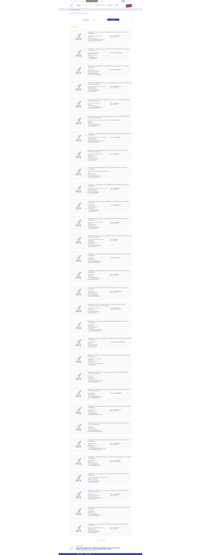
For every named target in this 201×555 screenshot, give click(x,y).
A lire (116, 5)
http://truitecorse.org (92, 364)
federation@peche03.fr (95, 73)
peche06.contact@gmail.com (96, 124)
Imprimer (104, 540)
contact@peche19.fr (94, 345)
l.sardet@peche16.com (95, 294)
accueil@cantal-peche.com (95, 278)
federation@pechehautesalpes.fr (96, 106)
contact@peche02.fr (94, 57)
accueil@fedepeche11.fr (95, 209)
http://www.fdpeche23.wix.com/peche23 (95, 414)
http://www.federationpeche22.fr (94, 397)
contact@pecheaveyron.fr (95, 226)
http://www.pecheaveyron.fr (93, 228)
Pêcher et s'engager (100, 5)
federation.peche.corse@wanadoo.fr (97, 363)
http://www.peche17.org (92, 312)
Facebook (97, 540)
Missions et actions (88, 5)
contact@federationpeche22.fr (96, 396)
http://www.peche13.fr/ (92, 246)
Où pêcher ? (110, 5)
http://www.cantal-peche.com (93, 279)
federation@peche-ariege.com (96, 175)
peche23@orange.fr (94, 413)
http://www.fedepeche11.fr (93, 211)
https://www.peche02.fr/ (92, 58)
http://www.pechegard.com (93, 532)
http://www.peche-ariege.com (93, 177)
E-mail (101, 540)
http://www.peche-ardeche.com (93, 141)
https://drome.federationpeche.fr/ (94, 465)
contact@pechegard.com (95, 531)
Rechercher (86, 20)
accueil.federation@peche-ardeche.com (98, 140)
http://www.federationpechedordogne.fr (95, 431)
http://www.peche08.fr (92, 159)
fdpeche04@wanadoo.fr (95, 90)
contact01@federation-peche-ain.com (97, 39)
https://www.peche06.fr (92, 125)
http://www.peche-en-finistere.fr (94, 515)
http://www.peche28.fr (92, 498)
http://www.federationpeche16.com (94, 295)
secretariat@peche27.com (95, 480)
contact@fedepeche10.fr (95, 191)
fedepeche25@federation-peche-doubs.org (98, 448)
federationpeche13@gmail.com (96, 245)
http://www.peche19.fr (92, 346)
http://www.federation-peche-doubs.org (95, 449)
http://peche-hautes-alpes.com (93, 108)
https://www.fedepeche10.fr (93, 193)
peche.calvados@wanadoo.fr (96, 261)
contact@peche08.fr (94, 158)
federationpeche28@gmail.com (96, 497)
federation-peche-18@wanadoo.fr (97, 329)
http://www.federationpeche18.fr (94, 330)
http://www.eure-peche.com (93, 482)
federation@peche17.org (95, 311)
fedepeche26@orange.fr (95, 464)
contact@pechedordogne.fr (95, 430)
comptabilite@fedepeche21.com (96, 380)
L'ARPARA (78, 5)
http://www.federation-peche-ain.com (95, 40)
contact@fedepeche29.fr (95, 514)
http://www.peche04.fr (92, 91)
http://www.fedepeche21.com (93, 381)
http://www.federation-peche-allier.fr (94, 74)
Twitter (99, 540)
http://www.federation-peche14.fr (94, 262)
